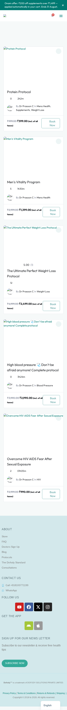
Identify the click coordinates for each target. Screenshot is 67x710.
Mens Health (43, 106)
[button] (61, 15)
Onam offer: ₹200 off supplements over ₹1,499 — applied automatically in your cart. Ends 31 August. (31, 5)
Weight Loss (37, 110)
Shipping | (61, 693)
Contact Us (11, 578)
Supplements (23, 110)
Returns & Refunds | (46, 693)
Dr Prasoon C (26, 106)
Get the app (11, 616)
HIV (39, 479)
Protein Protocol (19, 92)
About (7, 529)
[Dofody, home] (9, 16)
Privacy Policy (9, 693)
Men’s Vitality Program (23, 182)
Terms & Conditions (26, 693)
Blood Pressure (45, 385)
